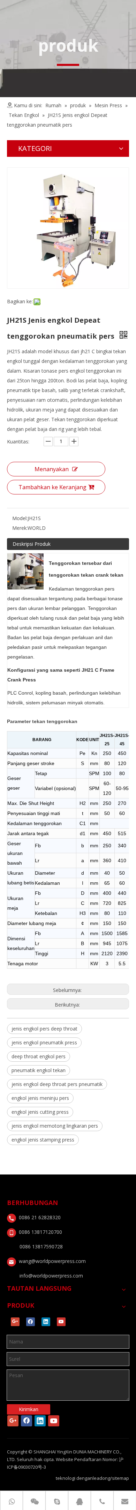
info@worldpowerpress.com (51, 1275)
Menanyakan (52, 469)
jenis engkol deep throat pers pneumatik (57, 1084)
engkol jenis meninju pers (40, 1098)
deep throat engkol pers (39, 1056)
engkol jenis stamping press (43, 1139)
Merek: (20, 528)
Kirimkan (28, 1409)
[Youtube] (61, 1321)
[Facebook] (30, 1321)
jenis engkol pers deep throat (44, 1028)
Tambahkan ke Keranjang (52, 487)
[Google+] (15, 1321)
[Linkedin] (45, 1321)
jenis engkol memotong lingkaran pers (55, 1125)
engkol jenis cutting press (40, 1112)
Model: (20, 518)
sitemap (120, 1478)
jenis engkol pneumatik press (44, 1042)
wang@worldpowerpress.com (52, 1261)
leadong (101, 1478)
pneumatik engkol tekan (39, 1070)
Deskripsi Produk (32, 544)
